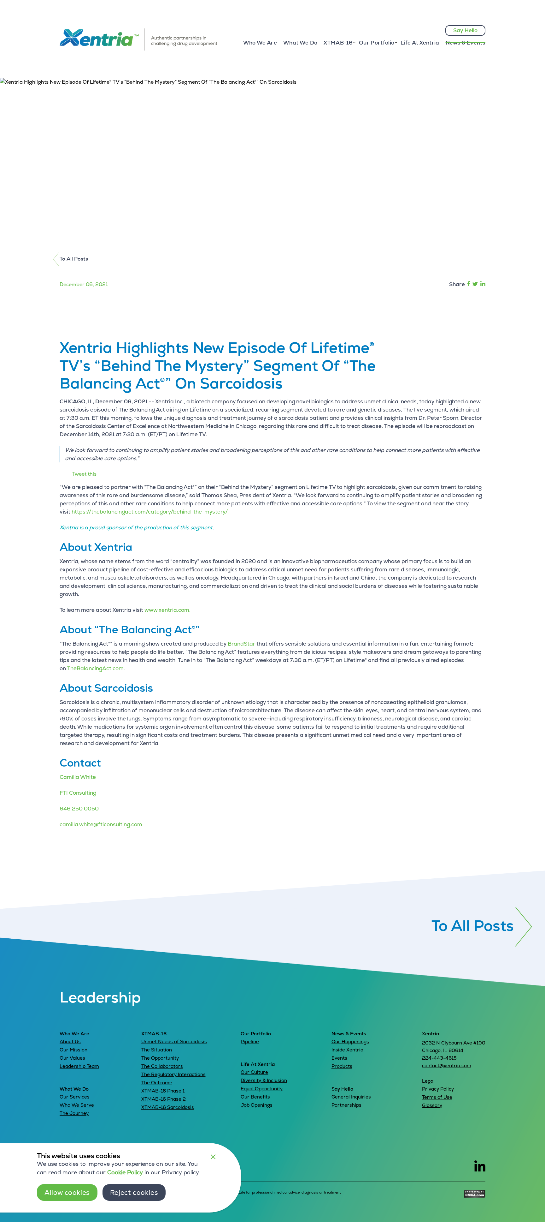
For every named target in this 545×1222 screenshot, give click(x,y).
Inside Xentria (347, 1050)
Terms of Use (437, 1097)
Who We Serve (77, 1105)
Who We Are (260, 42)
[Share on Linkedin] (482, 284)
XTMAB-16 (154, 1034)
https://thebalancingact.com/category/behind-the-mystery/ (149, 511)
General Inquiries (351, 1097)
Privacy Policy (438, 1089)
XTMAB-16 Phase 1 (163, 1091)
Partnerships (346, 1105)
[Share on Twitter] (475, 284)
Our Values (72, 1058)
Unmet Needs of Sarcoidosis (174, 1041)
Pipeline (250, 1041)
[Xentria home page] (138, 48)
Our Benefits (255, 1097)
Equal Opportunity (262, 1089)
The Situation (156, 1050)
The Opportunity (160, 1058)
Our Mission (73, 1050)
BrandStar (241, 643)
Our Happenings (350, 1041)
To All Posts (74, 259)
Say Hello (465, 30)
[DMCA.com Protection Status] (474, 1196)
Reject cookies (134, 1192)
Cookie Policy (125, 1172)
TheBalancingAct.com (95, 668)
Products (341, 1066)
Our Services (75, 1097)
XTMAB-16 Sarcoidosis (167, 1107)
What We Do (300, 42)
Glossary (432, 1105)
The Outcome (156, 1083)
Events (339, 1058)
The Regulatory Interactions (173, 1074)
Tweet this (84, 474)
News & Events (465, 42)
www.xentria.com (166, 609)
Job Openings (256, 1105)
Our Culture (254, 1072)
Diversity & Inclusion (264, 1080)
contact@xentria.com (446, 1065)
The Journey (74, 1113)
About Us (70, 1041)
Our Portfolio (256, 1034)
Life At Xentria (420, 42)
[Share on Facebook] (468, 284)
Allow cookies (67, 1192)
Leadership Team (79, 1066)
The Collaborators (162, 1066)
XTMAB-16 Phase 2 (163, 1099)
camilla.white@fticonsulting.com (101, 824)
